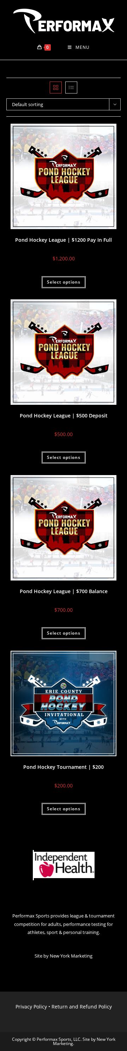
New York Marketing (71, 956)
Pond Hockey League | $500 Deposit (64, 415)
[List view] (71, 87)
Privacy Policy (31, 1006)
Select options (63, 282)
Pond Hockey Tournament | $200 (63, 767)
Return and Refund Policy (82, 1006)
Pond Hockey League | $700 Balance (64, 591)
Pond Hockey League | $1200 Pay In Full (63, 239)
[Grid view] (56, 87)
